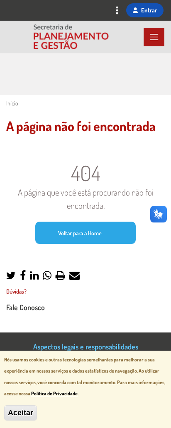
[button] (11, 276)
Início (12, 103)
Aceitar (20, 413)
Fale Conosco (25, 307)
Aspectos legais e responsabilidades (85, 346)
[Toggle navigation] (117, 11)
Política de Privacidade (54, 393)
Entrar (149, 10)
